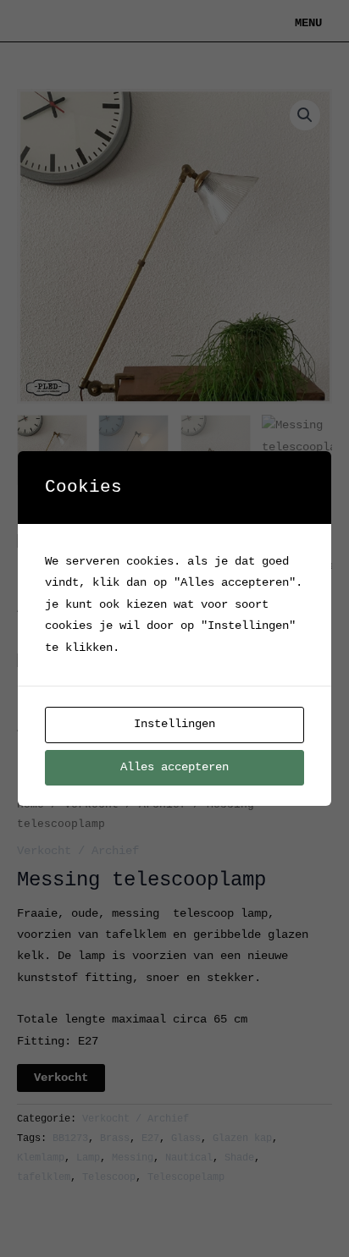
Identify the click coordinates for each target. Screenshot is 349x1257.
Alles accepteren (174, 767)
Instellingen (174, 724)
